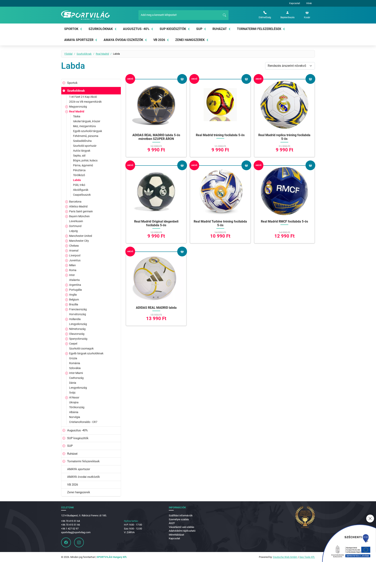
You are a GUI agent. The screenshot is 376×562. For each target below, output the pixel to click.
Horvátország (77, 314)
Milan (72, 265)
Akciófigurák (80, 189)
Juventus (74, 260)
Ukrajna (74, 402)
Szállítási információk (181, 515)
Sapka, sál (79, 155)
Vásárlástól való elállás (181, 527)
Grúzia (73, 358)
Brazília (73, 304)
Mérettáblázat (176, 534)
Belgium (74, 299)
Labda (77, 180)
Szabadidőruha (82, 140)
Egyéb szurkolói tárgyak (87, 131)
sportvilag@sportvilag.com (75, 532)
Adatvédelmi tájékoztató (182, 530)
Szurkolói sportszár (85, 145)
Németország (77, 328)
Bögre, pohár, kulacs (85, 160)
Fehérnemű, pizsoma (85, 136)
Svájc (72, 392)
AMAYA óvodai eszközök (123, 40)
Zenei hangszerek (190, 40)
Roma (72, 270)
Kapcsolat (294, 3)
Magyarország (78, 106)
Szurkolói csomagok (81, 348)
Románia (74, 363)
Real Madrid (102, 53)
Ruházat (219, 29)
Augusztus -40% (136, 29)
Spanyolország (78, 338)
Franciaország (78, 309)
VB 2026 (159, 40)
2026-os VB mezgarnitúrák (85, 101)
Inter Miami (76, 373)
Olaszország (76, 333)
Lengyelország (78, 324)
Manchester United (80, 235)
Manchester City (79, 240)
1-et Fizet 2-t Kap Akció (83, 96)
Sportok (71, 29)
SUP (199, 29)
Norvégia (74, 417)
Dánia (72, 382)
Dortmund (75, 226)
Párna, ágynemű (83, 165)
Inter (72, 275)
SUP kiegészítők (173, 29)
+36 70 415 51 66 (70, 524)
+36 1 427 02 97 (70, 528)
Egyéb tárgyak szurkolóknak (86, 353)
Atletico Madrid (78, 206)
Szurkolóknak (101, 29)
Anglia (73, 294)
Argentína (75, 284)
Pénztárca (79, 170)
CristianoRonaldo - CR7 (83, 422)
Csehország (76, 377)
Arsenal (73, 250)
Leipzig (73, 231)
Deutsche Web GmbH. (285, 557)
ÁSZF (172, 523)
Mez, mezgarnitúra (84, 126)
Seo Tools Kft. (307, 557)
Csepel (73, 343)
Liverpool (74, 255)
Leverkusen (76, 221)
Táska (76, 116)
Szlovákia (75, 368)
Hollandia (75, 319)
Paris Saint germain (81, 211)
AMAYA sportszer (78, 40)
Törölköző (79, 175)
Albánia (73, 412)
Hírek (309, 3)
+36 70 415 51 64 (70, 520)
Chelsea (74, 245)
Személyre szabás (179, 519)
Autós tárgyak (81, 150)
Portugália (75, 289)
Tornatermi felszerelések (259, 29)
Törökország (76, 407)
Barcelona (75, 201)
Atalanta (74, 279)
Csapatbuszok (82, 194)
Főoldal (68, 53)
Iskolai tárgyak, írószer (86, 121)
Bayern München (79, 216)
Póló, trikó (79, 184)
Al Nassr (74, 397)
